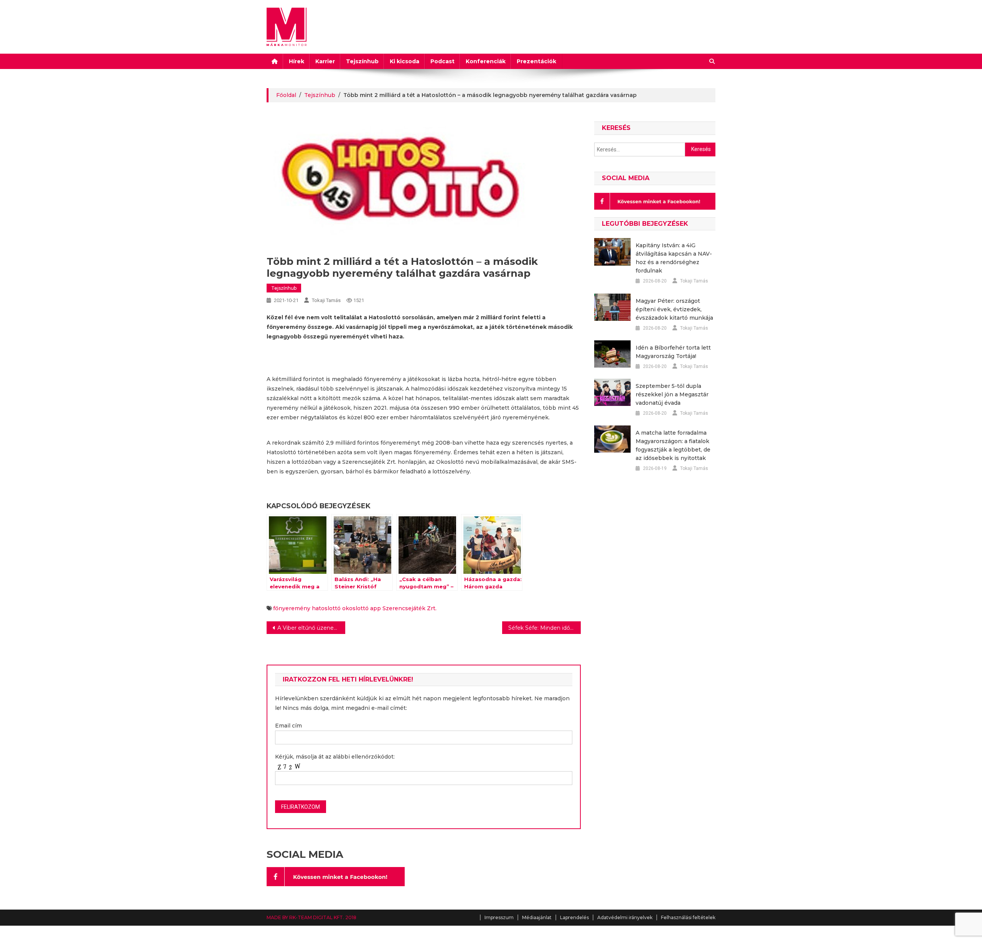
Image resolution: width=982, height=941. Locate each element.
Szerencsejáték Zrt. (409, 608)
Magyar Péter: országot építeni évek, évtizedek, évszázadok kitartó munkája (674, 309)
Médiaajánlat (537, 917)
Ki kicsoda (404, 61)
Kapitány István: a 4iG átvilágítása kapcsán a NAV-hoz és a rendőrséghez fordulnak (674, 258)
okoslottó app (361, 608)
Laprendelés (574, 917)
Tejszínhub (362, 61)
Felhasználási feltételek (688, 917)
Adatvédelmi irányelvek (624, 917)
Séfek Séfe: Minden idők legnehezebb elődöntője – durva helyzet (544, 627)
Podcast (442, 61)
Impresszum (499, 917)
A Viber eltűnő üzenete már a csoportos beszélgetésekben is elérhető (311, 627)
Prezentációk (536, 61)
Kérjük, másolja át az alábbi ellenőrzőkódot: (335, 756)
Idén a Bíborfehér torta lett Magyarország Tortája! (673, 352)
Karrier (325, 61)
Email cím (288, 725)
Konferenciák (486, 61)
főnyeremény (291, 608)
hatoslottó (326, 608)
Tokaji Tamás (326, 300)
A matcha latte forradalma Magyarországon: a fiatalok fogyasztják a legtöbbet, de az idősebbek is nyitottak (673, 445)
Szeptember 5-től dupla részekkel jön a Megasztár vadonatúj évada (672, 394)
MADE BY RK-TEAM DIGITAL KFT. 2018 (311, 917)
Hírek (296, 61)
